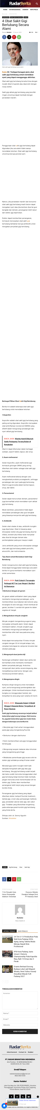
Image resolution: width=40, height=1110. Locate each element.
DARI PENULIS (23, 931)
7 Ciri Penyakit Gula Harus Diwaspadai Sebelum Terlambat (9, 894)
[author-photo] (20, 915)
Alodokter (12, 818)
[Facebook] (4, 37)
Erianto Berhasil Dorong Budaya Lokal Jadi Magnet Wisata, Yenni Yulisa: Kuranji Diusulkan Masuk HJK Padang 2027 (25, 971)
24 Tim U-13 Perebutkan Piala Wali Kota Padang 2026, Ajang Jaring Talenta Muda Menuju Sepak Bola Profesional (26, 941)
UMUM (26, 17)
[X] (9, 37)
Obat (20, 867)
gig (28, 221)
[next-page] (7, 981)
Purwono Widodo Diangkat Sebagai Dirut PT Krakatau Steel (30, 894)
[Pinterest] (14, 37)
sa (16, 146)
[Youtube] (28, 1097)
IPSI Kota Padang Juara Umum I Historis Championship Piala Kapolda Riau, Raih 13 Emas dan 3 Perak (25, 956)
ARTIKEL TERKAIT (9, 931)
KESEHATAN (13, 14)
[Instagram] (17, 1097)
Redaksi (9, 32)
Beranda (4, 14)
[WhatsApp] (19, 37)
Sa (20, 401)
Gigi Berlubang (13, 867)
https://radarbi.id (20, 921)
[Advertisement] (20, 122)
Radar (4, 72)
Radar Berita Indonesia (16, 17)
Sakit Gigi (27, 867)
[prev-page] (3, 981)
